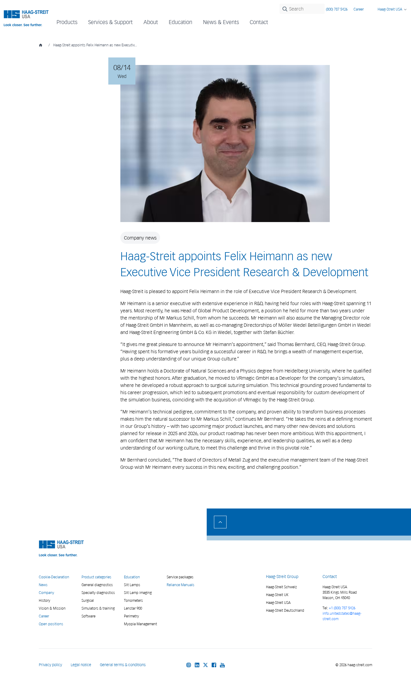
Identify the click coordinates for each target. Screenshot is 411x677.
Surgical (88, 600)
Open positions (51, 624)
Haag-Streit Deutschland (285, 610)
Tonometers (133, 600)
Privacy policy (50, 665)
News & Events (221, 22)
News (43, 585)
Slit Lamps (132, 585)
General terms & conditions (123, 665)
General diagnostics (97, 585)
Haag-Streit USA (278, 602)
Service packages (180, 577)
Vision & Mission (52, 608)
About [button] (151, 22)
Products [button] (67, 22)
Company (46, 592)
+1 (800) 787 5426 (342, 608)
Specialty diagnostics (98, 592)
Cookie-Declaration (54, 577)
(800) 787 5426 (337, 9)
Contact (259, 22)
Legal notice (81, 665)
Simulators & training (98, 608)
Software (88, 616)
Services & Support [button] (110, 22)
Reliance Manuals (180, 585)
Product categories (96, 577)
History (44, 600)
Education (132, 577)
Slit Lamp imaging (138, 592)
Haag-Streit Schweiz (281, 587)
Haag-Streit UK (277, 594)
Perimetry (131, 616)
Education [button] (180, 22)
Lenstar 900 (133, 608)
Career (359, 9)
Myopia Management (140, 624)
